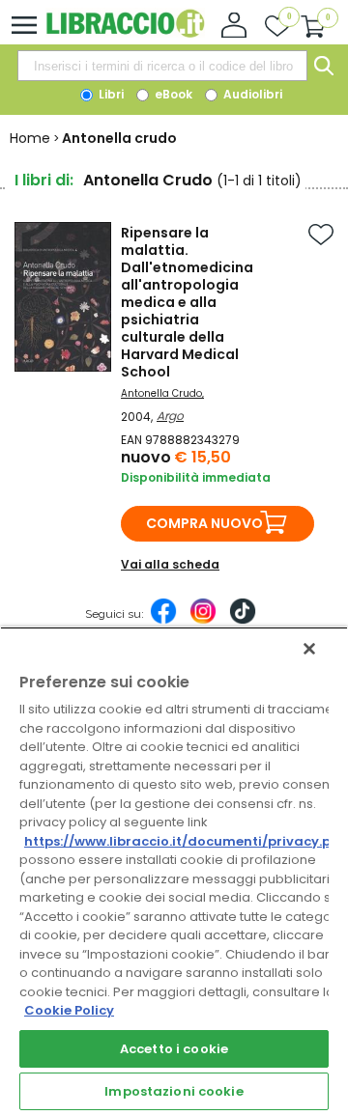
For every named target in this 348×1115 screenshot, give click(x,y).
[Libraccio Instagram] (203, 620)
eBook (172, 94)
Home (30, 138)
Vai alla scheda (170, 564)
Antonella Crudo (161, 393)
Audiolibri (251, 94)
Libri (110, 94)
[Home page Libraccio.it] (125, 33)
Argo (170, 415)
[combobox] (162, 65)
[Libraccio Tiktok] (242, 620)
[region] (174, 871)
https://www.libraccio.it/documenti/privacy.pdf (185, 841)
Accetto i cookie (174, 1049)
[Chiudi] (309, 649)
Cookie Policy (69, 1010)
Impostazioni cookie (173, 1091)
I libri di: (43, 180)
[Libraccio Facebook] (163, 620)
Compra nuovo (204, 523)
